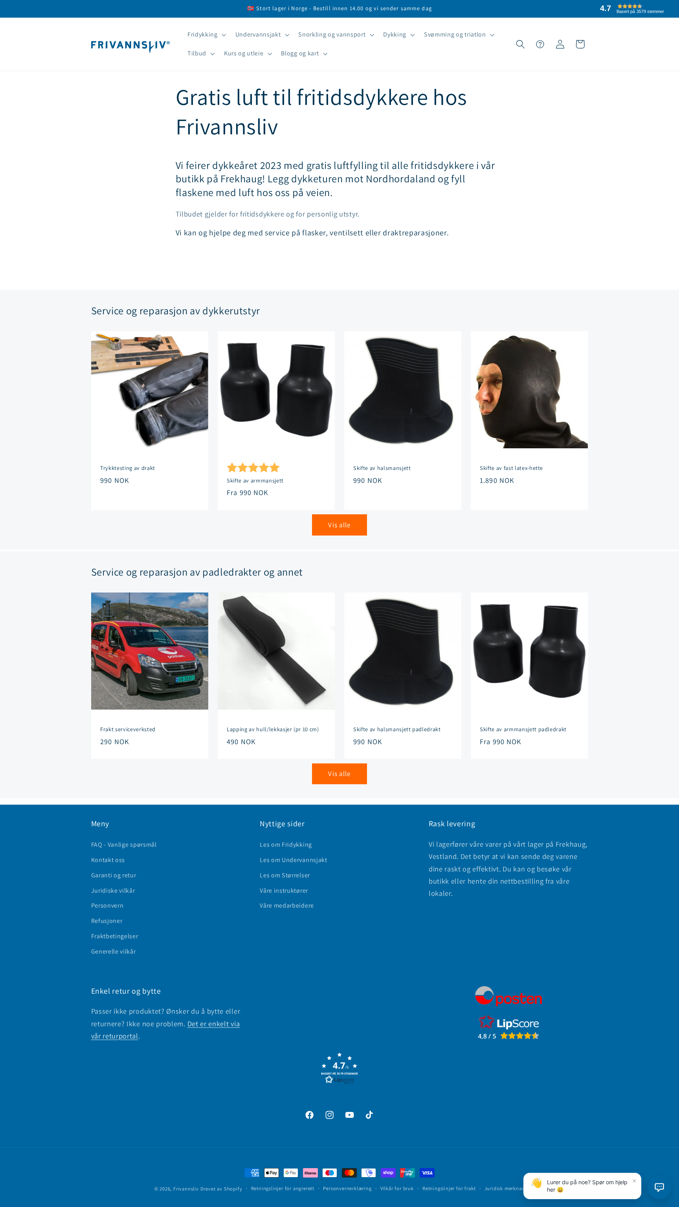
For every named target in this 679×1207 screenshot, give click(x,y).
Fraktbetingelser (114, 936)
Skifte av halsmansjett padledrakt (397, 729)
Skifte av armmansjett (255, 480)
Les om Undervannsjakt (293, 860)
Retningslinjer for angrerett (283, 1188)
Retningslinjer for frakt (448, 1188)
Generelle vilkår (113, 951)
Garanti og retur (113, 875)
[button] (206, 35)
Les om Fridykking (286, 844)
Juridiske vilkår (113, 890)
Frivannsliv (186, 1188)
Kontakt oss (108, 860)
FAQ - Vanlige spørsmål (124, 844)
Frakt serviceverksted (128, 729)
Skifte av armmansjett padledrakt (523, 729)
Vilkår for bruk (397, 1188)
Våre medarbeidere (287, 905)
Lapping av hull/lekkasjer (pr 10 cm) (273, 729)
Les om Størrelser (285, 875)
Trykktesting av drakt (127, 468)
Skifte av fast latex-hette (511, 468)
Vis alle (339, 524)
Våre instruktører (284, 890)
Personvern (107, 905)
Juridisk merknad (504, 1188)
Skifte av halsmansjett (382, 468)
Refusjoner (107, 921)
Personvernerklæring (347, 1188)
